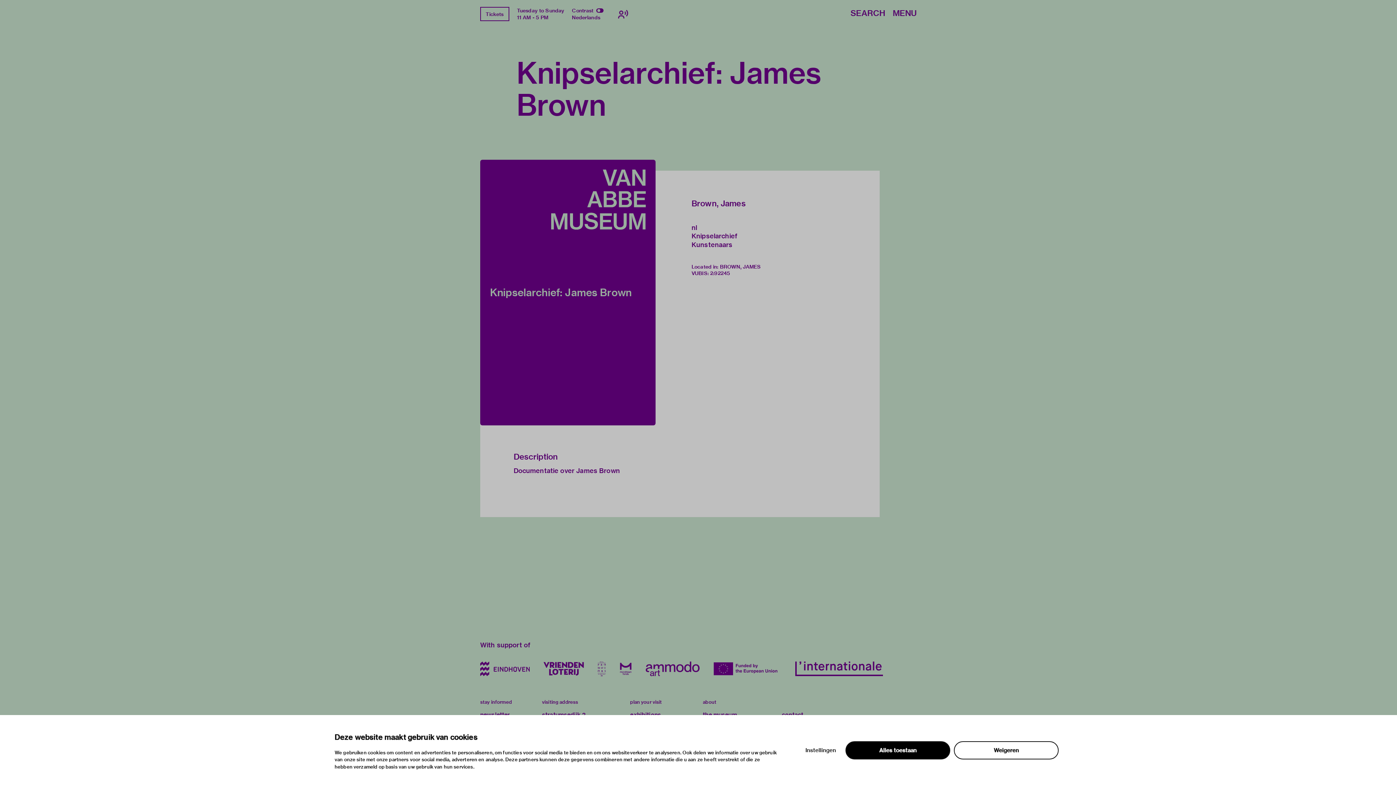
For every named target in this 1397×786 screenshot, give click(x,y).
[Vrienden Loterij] (563, 669)
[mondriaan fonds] (626, 669)
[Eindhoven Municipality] (505, 669)
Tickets (495, 14)
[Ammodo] (673, 669)
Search (868, 13)
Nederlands (586, 17)
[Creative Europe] (747, 669)
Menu (905, 13)
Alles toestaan (898, 750)
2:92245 (720, 273)
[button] (568, 292)
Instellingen (820, 750)
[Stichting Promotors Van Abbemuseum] (602, 669)
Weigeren (1006, 750)
